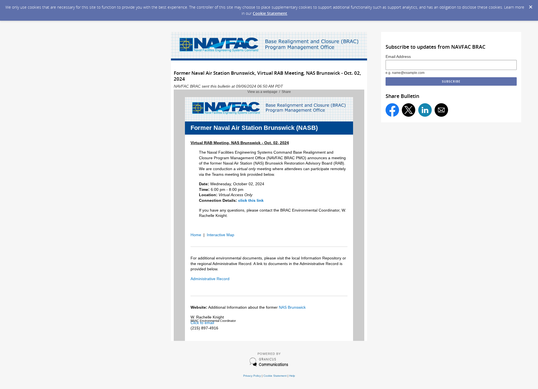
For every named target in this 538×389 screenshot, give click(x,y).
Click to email (202, 322)
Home (196, 235)
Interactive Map (220, 235)
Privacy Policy (252, 375)
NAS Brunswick (292, 307)
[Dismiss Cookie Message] (530, 7)
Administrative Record (210, 278)
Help (292, 375)
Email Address (398, 57)
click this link (251, 200)
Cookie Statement (270, 13)
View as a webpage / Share (269, 92)
